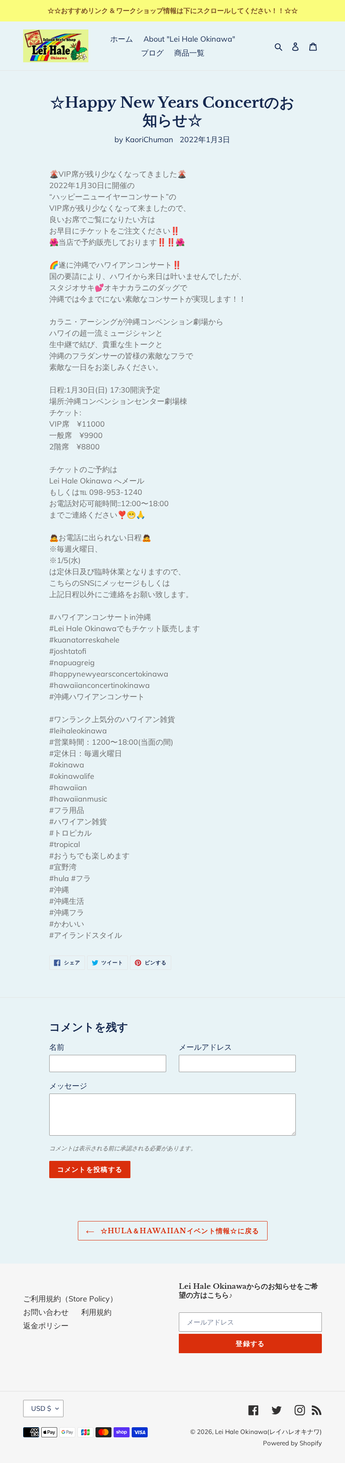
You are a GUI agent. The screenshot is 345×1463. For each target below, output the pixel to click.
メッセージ (68, 1086)
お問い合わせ (46, 1312)
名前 (56, 1047)
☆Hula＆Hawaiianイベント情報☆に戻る (179, 1231)
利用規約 (96, 1312)
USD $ (41, 1408)
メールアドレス (205, 1047)
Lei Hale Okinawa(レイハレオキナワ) (268, 1432)
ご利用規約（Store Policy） (70, 1299)
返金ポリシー (46, 1325)
